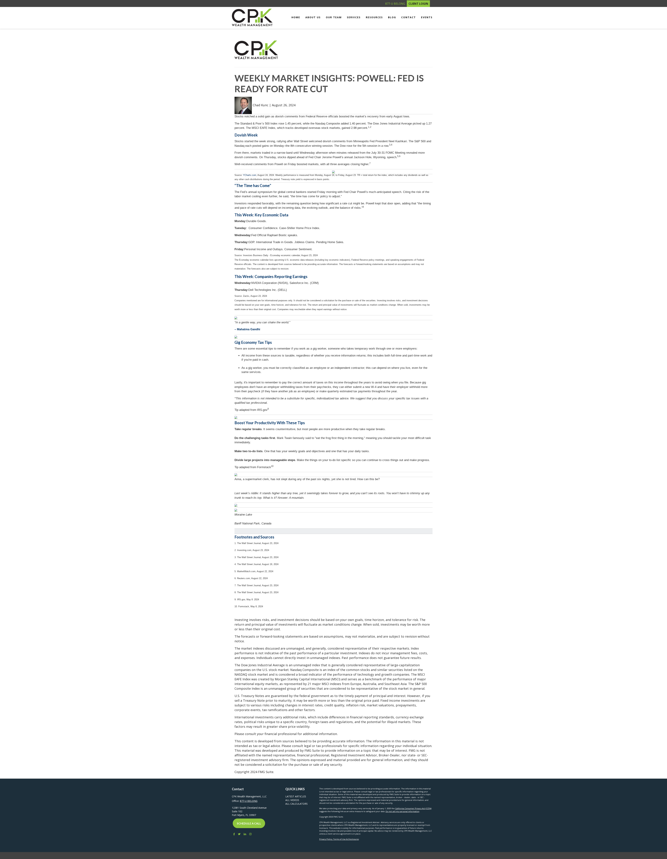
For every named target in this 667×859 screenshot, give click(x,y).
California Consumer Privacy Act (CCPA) (413, 808)
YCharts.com (249, 175)
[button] (313, 17)
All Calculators (296, 803)
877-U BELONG (395, 4)
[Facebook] (233, 834)
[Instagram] (250, 834)
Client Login (418, 4)
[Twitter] (239, 834)
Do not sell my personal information (402, 811)
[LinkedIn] (245, 834)
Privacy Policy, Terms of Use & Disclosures (339, 839)
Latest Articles (295, 796)
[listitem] (333, 178)
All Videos (292, 800)
